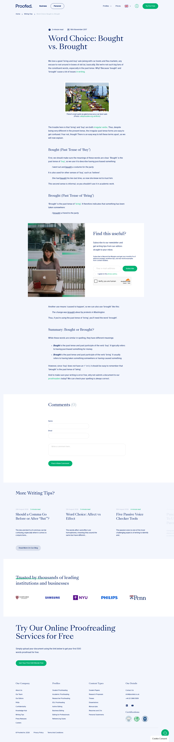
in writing (80, 72)
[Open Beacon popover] (165, 733)
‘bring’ (78, 204)
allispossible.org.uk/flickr (90, 116)
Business (43, 6)
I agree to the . (107, 274)
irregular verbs (100, 127)
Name (50, 421)
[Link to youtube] (132, 705)
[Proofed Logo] (24, 6)
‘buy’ (63, 162)
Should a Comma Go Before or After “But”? (32, 517)
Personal (57, 6)
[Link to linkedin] (127, 705)
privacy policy (112, 274)
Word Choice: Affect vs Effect (83, 517)
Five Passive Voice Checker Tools (129, 517)
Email (50, 431)
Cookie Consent (159, 739)
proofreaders (54, 379)
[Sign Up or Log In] (137, 6)
